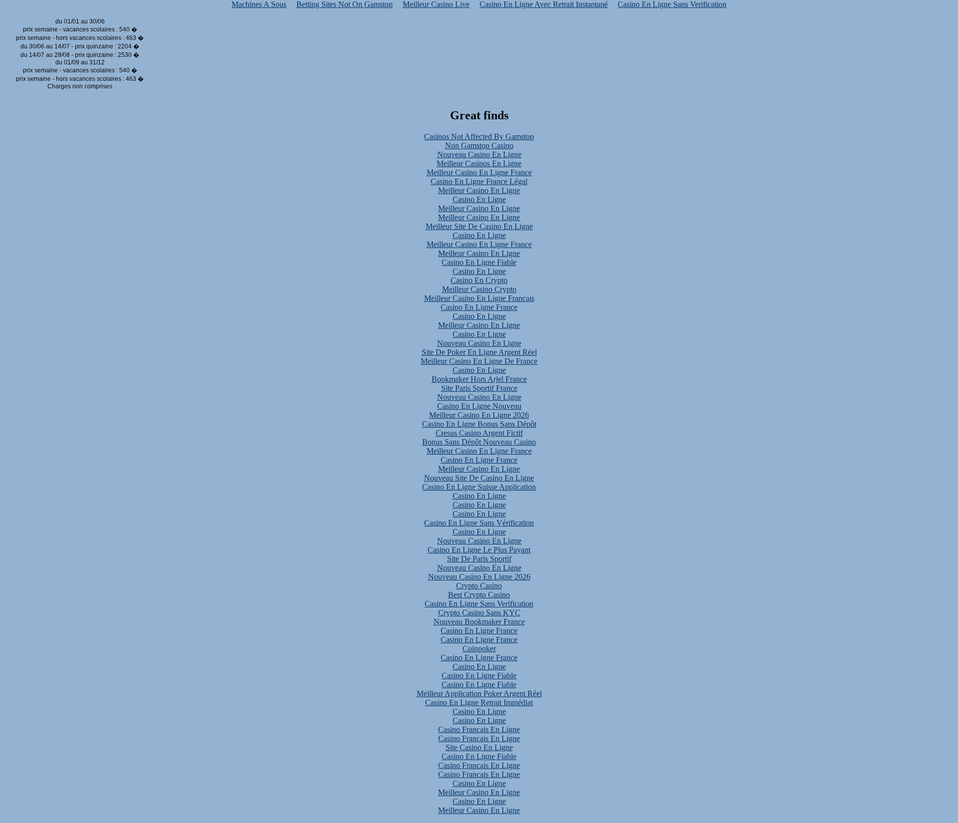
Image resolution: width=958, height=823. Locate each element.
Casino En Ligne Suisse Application (479, 487)
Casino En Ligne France (479, 307)
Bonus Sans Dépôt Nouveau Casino (479, 442)
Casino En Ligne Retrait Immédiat (479, 702)
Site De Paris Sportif (479, 558)
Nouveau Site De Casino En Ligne (479, 478)
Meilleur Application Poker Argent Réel (479, 693)
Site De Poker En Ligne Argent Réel (479, 352)
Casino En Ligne (479, 199)
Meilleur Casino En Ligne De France (479, 361)
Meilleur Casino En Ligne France (479, 172)
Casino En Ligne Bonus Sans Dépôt (479, 424)
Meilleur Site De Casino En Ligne (479, 226)
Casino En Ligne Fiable (479, 262)
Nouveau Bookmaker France (479, 621)
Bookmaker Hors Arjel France (479, 379)
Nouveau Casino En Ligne (479, 154)
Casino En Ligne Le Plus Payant (479, 550)
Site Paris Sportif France (479, 388)
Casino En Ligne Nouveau (479, 406)
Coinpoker (479, 648)
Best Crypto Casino (479, 594)
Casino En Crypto (479, 280)
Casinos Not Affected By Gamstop (479, 136)
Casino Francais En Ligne (479, 729)
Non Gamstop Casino (479, 145)
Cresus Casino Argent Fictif (479, 433)
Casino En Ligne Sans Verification (479, 603)
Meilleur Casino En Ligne (479, 190)
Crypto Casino (479, 585)
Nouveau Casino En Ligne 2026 (479, 576)
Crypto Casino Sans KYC (479, 612)
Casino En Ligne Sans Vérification (479, 523)
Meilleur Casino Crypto (479, 289)
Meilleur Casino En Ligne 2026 (479, 415)
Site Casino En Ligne (479, 747)
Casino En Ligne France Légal (479, 181)
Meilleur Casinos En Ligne (479, 163)
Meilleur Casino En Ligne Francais (479, 298)
